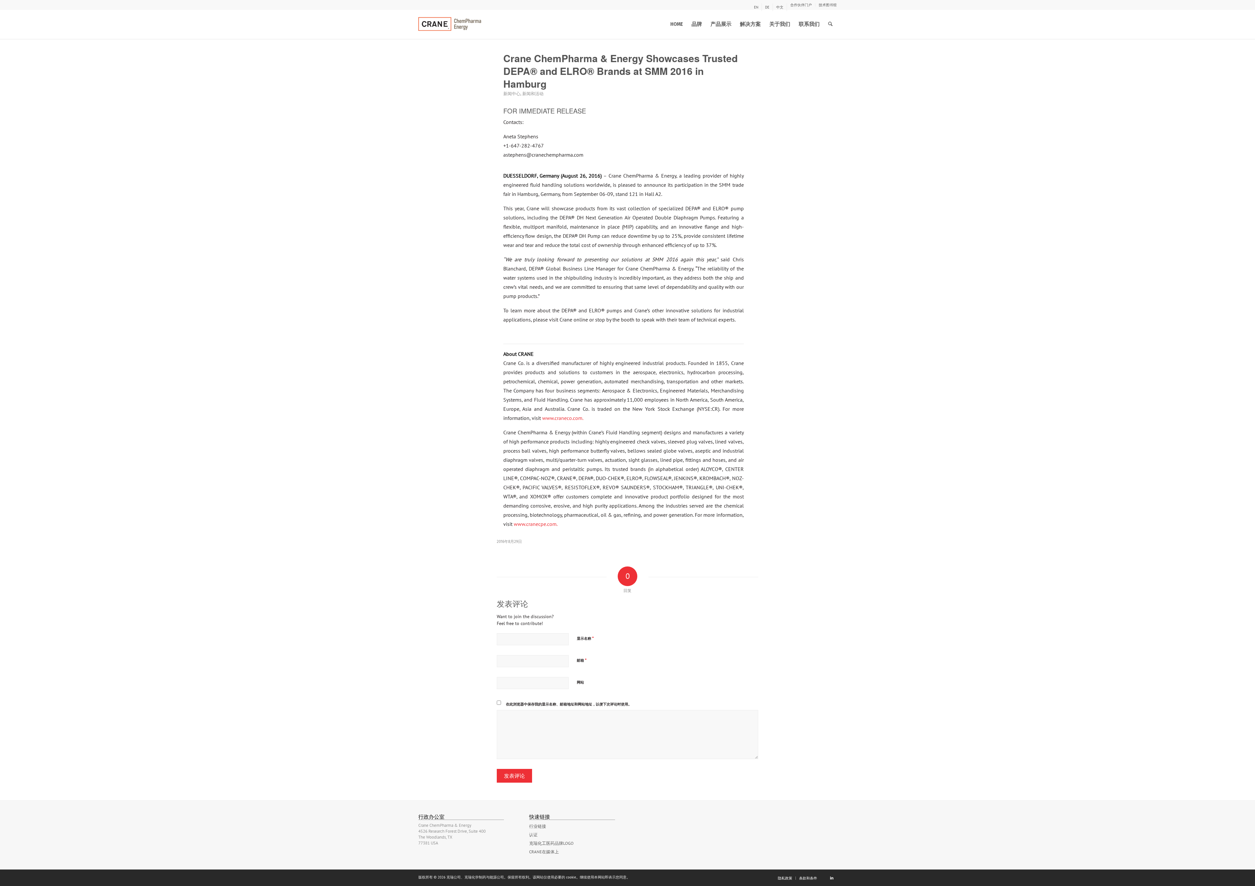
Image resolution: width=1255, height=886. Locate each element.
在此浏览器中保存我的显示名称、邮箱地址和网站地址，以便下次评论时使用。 (569, 704)
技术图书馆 (828, 5)
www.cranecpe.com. (536, 524)
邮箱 (582, 660)
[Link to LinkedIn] (832, 878)
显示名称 (585, 638)
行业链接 (537, 826)
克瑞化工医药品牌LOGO (551, 843)
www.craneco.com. (562, 418)
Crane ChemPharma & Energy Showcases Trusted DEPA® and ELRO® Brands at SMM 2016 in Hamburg (620, 71)
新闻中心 (511, 93)
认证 (533, 835)
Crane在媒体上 (544, 852)
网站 (580, 682)
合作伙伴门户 (801, 5)
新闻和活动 (533, 93)
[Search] (830, 24)
